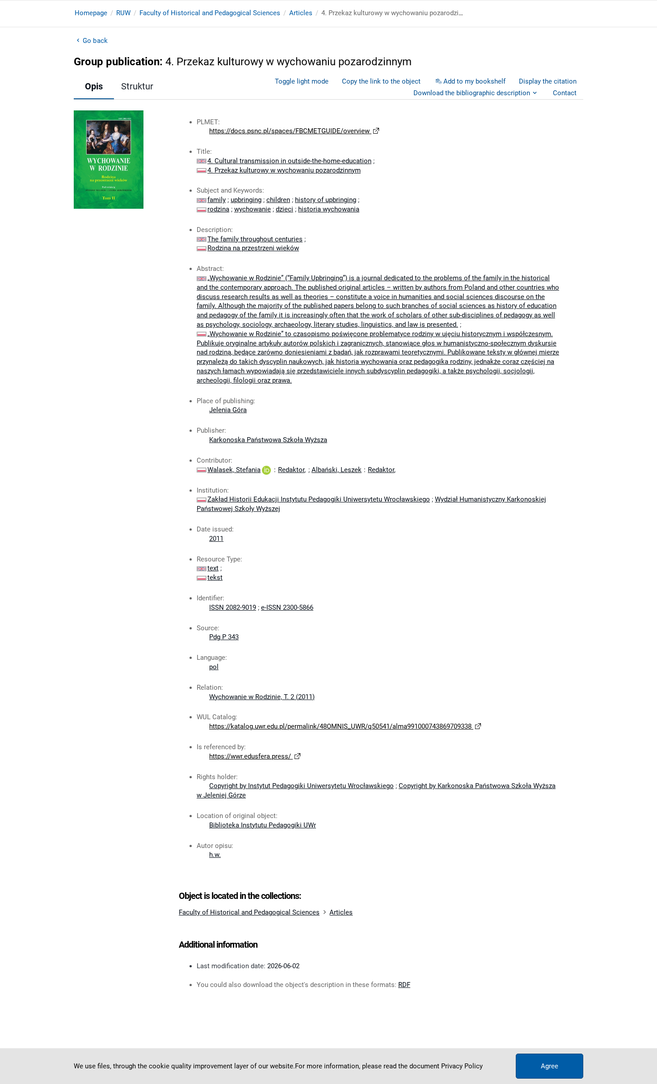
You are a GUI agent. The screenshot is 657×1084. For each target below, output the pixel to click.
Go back (95, 41)
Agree (549, 1066)
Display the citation (548, 81)
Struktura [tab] (139, 86)
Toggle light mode (301, 81)
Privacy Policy (462, 1066)
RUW (123, 13)
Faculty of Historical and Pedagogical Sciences (209, 13)
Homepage (91, 13)
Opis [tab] (94, 86)
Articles (300, 13)
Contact (565, 93)
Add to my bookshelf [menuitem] (474, 81)
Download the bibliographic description (471, 93)
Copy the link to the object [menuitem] (381, 81)
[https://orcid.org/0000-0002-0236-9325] (266, 470)
